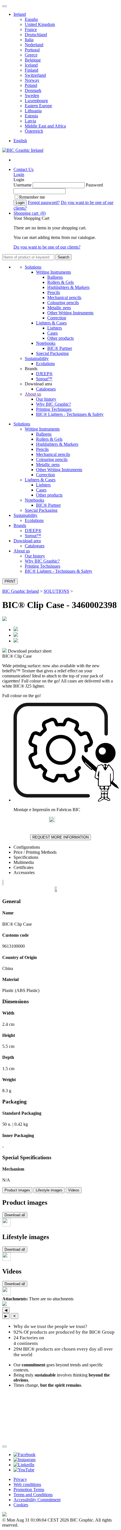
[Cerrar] (4, 1446)
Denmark (33, 90)
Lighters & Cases (51, 323)
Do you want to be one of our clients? (47, 247)
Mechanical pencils (64, 297)
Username (23, 185)
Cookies (21, 1504)
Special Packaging (52, 353)
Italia (29, 39)
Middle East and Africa (45, 126)
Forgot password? (44, 202)
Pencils (53, 292)
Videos (73, 1190)
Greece (31, 54)
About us (33, 394)
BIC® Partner (59, 348)
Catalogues (46, 389)
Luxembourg (36, 100)
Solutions (33, 267)
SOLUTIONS (56, 591)
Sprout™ (44, 378)
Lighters (54, 328)
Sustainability (37, 358)
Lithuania (33, 110)
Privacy (20, 1479)
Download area (27, 540)
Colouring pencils (63, 302)
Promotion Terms (29, 1489)
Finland (31, 70)
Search (63, 257)
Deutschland (36, 34)
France (31, 29)
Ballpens (55, 277)
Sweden (32, 95)
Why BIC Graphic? (53, 404)
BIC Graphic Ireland (20, 591)
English (20, 140)
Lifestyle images (49, 1190)
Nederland (34, 44)
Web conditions (27, 1484)
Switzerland (35, 75)
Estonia (31, 115)
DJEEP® (44, 373)
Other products (60, 338)
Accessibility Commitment (37, 1499)
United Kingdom (40, 24)
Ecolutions (45, 363)
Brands (20, 525)
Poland (31, 85)
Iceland (31, 65)
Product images (17, 1190)
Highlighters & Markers (68, 287)
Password (94, 185)
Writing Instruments (53, 272)
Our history (46, 399)
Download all (15, 1215)
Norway (32, 80)
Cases (52, 333)
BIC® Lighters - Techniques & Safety (70, 414)
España (31, 19)
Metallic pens (59, 307)
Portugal (32, 49)
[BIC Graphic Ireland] (22, 150)
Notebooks (45, 343)
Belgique (33, 60)
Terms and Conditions (33, 1494)
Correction (56, 317)
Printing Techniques (53, 409)
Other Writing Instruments (70, 312)
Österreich (34, 131)
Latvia (30, 120)
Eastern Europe (38, 105)
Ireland (20, 14)
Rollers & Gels (60, 282)
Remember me (32, 197)
